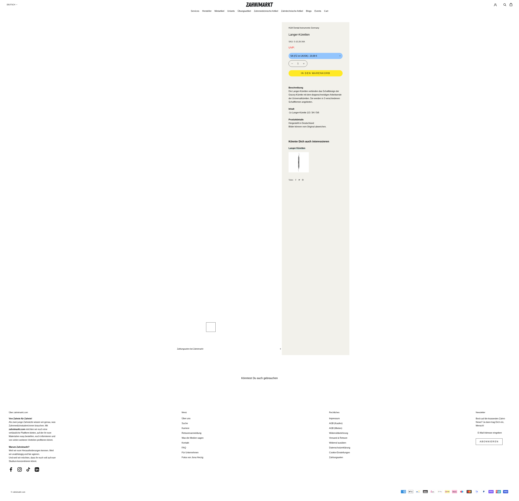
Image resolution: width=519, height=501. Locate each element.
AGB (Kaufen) (335, 423)
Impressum (334, 418)
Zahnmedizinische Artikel (266, 11)
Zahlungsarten (336, 457)
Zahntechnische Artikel (292, 11)
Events (318, 11)
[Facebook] (296, 180)
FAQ (184, 448)
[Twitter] (299, 180)
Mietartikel (219, 11)
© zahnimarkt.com (18, 492)
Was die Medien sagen (193, 438)
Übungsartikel (244, 11)
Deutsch (11, 5)
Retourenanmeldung (191, 433)
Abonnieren (489, 441)
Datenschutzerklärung (339, 448)
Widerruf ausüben (337, 443)
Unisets (231, 11)
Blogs (309, 11)
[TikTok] (28, 469)
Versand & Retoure (338, 438)
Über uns (186, 418)
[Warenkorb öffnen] (511, 4)
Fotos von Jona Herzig (192, 457)
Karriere (185, 428)
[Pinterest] (303, 180)
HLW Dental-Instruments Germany (304, 28)
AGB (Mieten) (335, 428)
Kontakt (185, 443)
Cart (326, 11)
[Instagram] (19, 469)
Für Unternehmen (190, 452)
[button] (316, 81)
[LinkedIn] (37, 469)
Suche (185, 423)
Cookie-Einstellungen (339, 452)
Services (195, 11)
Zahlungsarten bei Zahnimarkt (190, 349)
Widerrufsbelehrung (338, 433)
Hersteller (207, 11)
